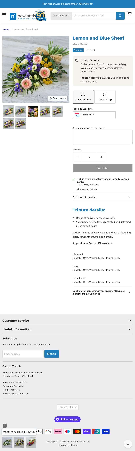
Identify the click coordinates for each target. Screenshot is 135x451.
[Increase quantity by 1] (101, 157)
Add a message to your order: (89, 128)
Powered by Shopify (67, 445)
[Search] (120, 16)
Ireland (66, 407)
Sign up (51, 354)
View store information (87, 189)
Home (5, 29)
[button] (8, 111)
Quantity (77, 149)
